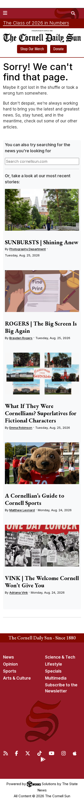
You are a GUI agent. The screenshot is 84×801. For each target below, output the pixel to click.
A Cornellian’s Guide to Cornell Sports (34, 499)
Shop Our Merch (32, 49)
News (8, 657)
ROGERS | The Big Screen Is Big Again (41, 327)
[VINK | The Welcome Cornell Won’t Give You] (42, 546)
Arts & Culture (17, 678)
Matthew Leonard (22, 510)
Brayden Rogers (20, 338)
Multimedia (55, 678)
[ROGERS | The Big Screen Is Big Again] (42, 291)
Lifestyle (53, 664)
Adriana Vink (18, 592)
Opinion (10, 664)
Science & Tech (60, 657)
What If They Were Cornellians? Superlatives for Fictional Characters (41, 413)
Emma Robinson (20, 427)
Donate (58, 49)
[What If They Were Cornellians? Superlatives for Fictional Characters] (42, 373)
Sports (9, 671)
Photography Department (27, 249)
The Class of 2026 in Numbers (36, 23)
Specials (53, 671)
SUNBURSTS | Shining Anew (41, 242)
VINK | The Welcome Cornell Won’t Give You (42, 581)
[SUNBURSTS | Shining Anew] (42, 210)
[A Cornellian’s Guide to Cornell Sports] (42, 463)
